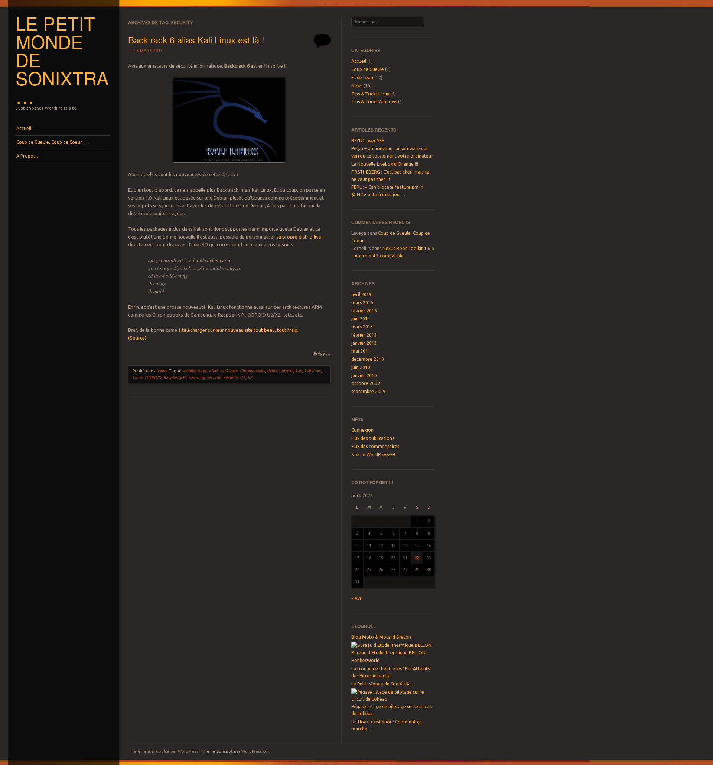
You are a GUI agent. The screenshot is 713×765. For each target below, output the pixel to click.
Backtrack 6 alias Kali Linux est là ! (196, 39)
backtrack (229, 371)
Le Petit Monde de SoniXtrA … (382, 683)
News (161, 371)
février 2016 (364, 310)
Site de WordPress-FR (373, 454)
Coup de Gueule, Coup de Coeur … (51, 142)
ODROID (153, 377)
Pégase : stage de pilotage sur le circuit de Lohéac (391, 710)
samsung (197, 377)
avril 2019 (361, 294)
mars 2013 (362, 326)
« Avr (356, 598)
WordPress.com (256, 751)
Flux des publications (372, 438)
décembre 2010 (367, 359)
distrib (287, 371)
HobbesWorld (365, 660)
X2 (249, 377)
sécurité (214, 377)
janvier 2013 (364, 343)
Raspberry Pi (174, 377)
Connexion (362, 430)
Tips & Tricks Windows (374, 101)
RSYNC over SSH (367, 140)
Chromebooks (252, 371)
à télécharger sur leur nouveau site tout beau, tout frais (237, 330)
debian (273, 371)
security (231, 377)
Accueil (23, 128)
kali (298, 371)
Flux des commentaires (375, 446)
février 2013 (364, 335)
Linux (138, 377)
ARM (213, 371)
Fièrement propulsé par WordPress (164, 751)
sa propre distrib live (298, 236)
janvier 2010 (364, 375)
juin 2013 (360, 318)
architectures (194, 371)
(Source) (137, 337)
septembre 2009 (368, 391)
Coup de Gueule (367, 69)
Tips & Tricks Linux (370, 93)
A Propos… (27, 155)
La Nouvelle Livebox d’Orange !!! (384, 164)
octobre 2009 (365, 383)
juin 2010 (360, 367)
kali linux (312, 371)
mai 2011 (361, 351)
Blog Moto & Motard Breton (381, 637)
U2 (242, 377)
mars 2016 (362, 302)
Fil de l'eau (362, 77)
